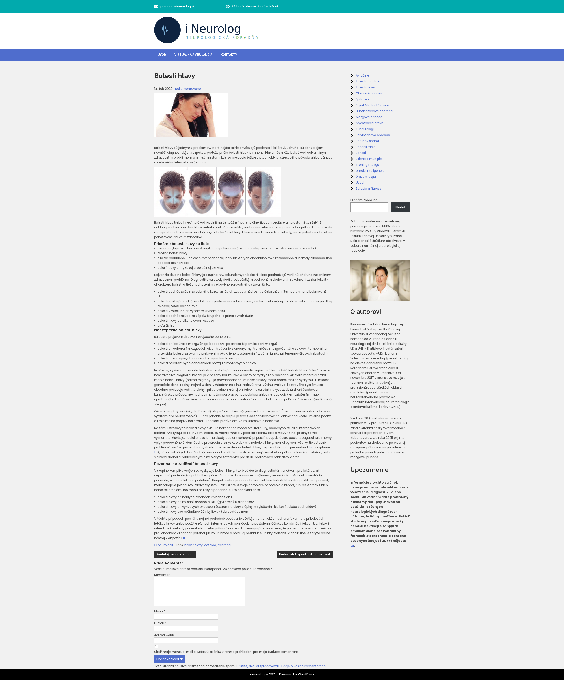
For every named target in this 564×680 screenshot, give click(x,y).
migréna (224, 545)
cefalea (210, 545)
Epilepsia (362, 99)
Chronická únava (369, 93)
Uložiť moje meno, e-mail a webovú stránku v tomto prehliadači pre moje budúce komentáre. (226, 652)
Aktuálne (362, 75)
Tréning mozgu (367, 165)
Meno (159, 611)
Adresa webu (164, 635)
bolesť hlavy (193, 545)
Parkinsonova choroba (373, 135)
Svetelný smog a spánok (175, 554)
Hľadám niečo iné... (365, 200)
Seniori (361, 153)
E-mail (160, 623)
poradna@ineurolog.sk (177, 6)
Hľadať (400, 207)
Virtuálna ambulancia (193, 54)
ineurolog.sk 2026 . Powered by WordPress (282, 674)
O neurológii (163, 545)
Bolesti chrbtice (368, 81)
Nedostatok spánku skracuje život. (305, 554)
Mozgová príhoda (369, 117)
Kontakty (229, 54)
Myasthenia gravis (370, 123)
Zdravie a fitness (368, 188)
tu (310, 447)
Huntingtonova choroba (374, 111)
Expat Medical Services (373, 105)
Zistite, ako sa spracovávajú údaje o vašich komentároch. (282, 666)
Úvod (162, 54)
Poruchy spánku (368, 141)
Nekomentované (188, 88)
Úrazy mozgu (366, 176)
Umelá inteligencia (370, 170)
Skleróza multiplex (369, 159)
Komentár (163, 575)
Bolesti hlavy (365, 87)
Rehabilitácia (365, 147)
